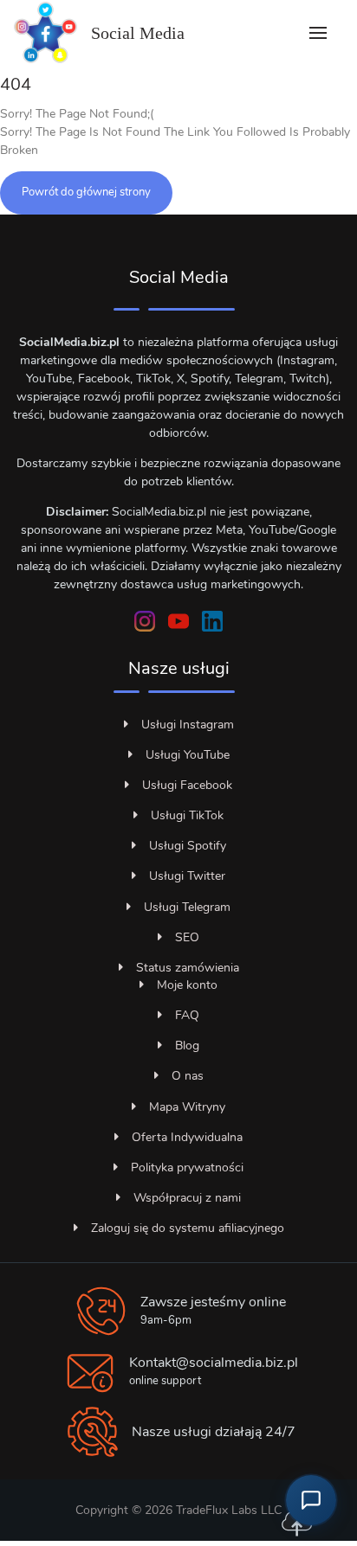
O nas (188, 1076)
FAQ (187, 1015)
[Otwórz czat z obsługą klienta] (311, 1500)
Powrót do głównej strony (86, 192)
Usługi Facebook (187, 785)
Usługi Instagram (187, 724)
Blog (187, 1045)
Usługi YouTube (188, 755)
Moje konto (187, 985)
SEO (187, 937)
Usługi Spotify (187, 845)
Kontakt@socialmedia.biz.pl (213, 1362)
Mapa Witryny (187, 1107)
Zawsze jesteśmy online (213, 1302)
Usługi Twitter (187, 876)
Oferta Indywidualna (187, 1137)
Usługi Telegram (187, 907)
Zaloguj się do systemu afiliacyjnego (187, 1228)
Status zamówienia (187, 967)
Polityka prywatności (187, 1167)
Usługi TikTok (187, 815)
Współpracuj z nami (187, 1198)
